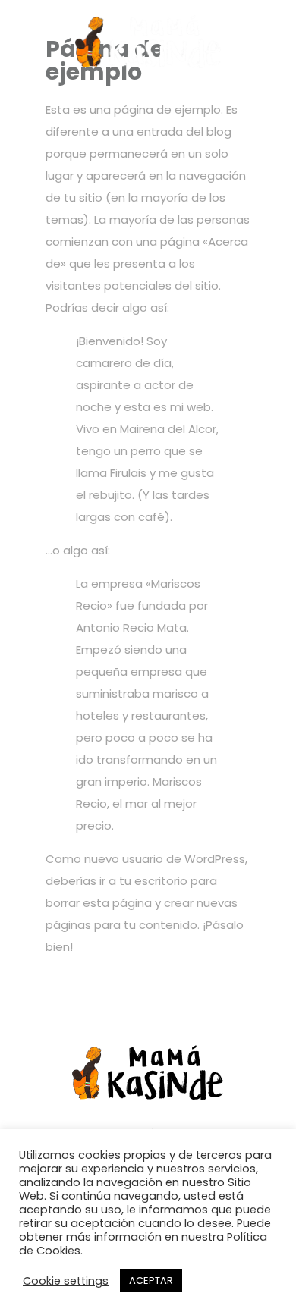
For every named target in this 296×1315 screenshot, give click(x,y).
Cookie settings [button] (66, 1281)
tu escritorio (153, 881)
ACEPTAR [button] (151, 1280)
